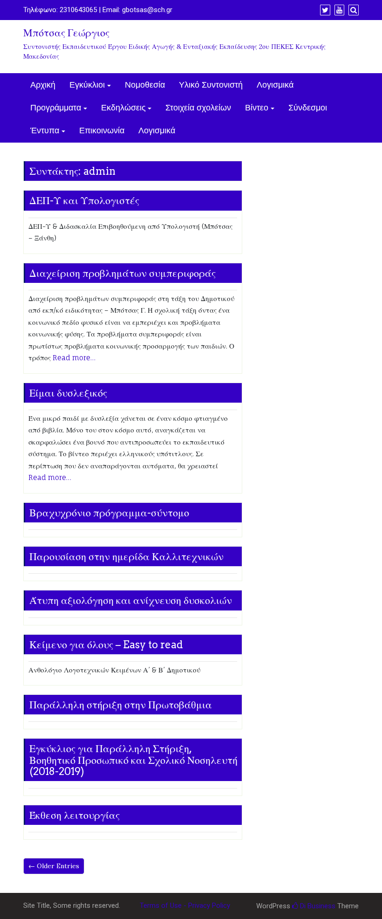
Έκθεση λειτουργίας (74, 815)
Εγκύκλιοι (87, 85)
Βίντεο (256, 108)
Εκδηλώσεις (123, 108)
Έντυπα (44, 130)
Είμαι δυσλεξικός (68, 393)
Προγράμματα (55, 108)
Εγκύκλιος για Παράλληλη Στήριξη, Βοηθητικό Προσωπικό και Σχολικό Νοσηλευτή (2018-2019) (133, 759)
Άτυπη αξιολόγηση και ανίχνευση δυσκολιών (130, 600)
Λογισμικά (275, 85)
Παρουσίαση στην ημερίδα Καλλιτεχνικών (126, 556)
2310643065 (78, 10)
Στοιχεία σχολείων (198, 108)
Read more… (74, 357)
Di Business (316, 906)
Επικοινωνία (101, 130)
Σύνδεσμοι (307, 108)
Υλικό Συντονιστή (211, 85)
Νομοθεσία (145, 85)
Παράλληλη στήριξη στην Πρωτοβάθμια (120, 705)
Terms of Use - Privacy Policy (185, 905)
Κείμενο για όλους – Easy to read (106, 644)
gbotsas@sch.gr (147, 10)
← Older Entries (53, 866)
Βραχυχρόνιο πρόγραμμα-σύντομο (109, 513)
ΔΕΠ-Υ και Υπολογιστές (84, 200)
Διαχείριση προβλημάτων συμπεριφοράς (122, 273)
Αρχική (42, 85)
